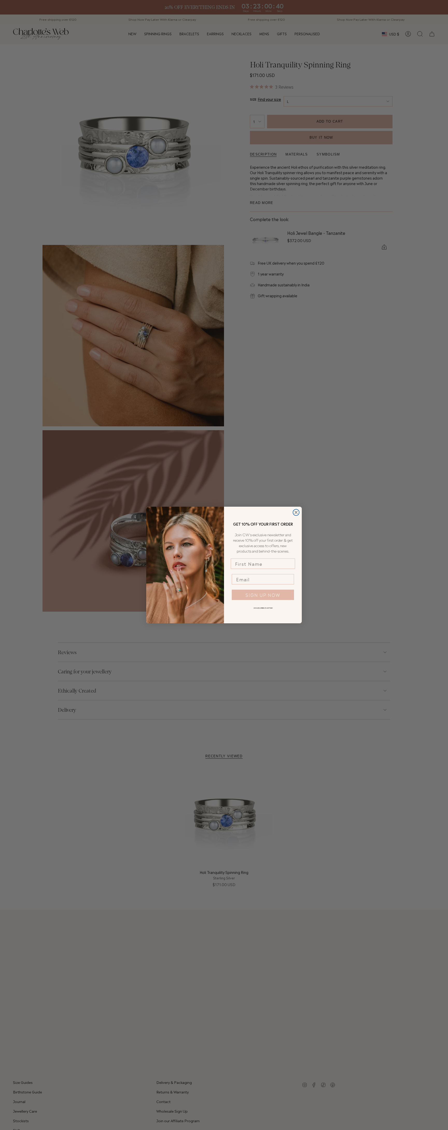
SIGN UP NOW (263, 595)
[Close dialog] (296, 512)
